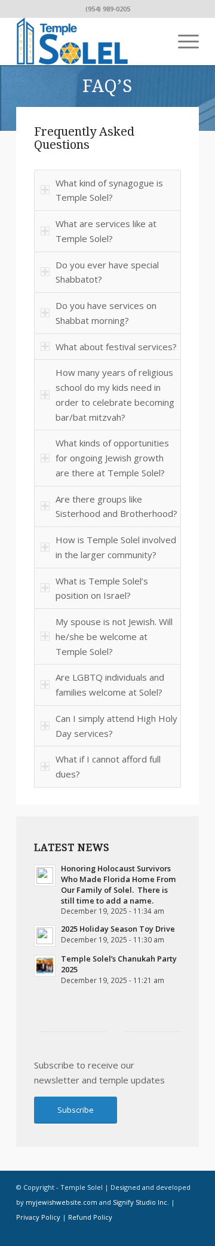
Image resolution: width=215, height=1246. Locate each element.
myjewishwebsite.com (61, 1202)
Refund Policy (90, 1217)
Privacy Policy (38, 1217)
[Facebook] (172, 1231)
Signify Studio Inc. (141, 1202)
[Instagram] (190, 1231)
